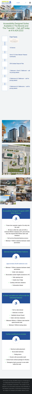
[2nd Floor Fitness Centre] (24, 189)
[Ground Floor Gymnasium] (8, 191)
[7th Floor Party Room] (24, 197)
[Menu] (30, 3)
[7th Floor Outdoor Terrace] (8, 200)
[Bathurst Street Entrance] (24, 181)
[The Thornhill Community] (8, 181)
